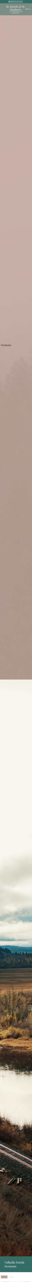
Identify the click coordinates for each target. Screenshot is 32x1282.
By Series (11, 1277)
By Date (4, 1277)
